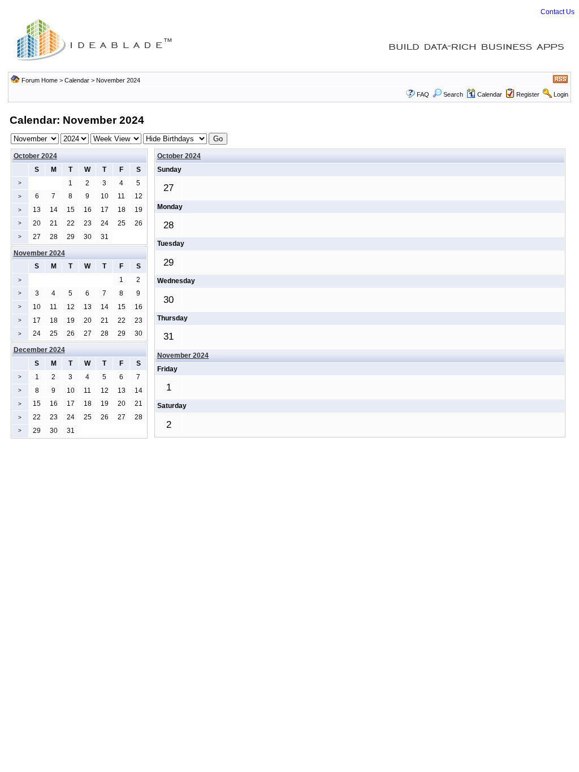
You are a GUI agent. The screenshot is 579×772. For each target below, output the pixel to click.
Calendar (76, 80)
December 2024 (39, 350)
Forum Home (39, 80)
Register (527, 94)
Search (453, 94)
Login (561, 94)
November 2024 (183, 355)
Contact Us (557, 12)
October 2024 (35, 156)
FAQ (423, 94)
